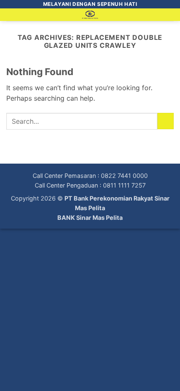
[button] (11, 18)
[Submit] (165, 121)
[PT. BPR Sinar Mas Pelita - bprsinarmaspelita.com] (90, 14)
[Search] (170, 16)
